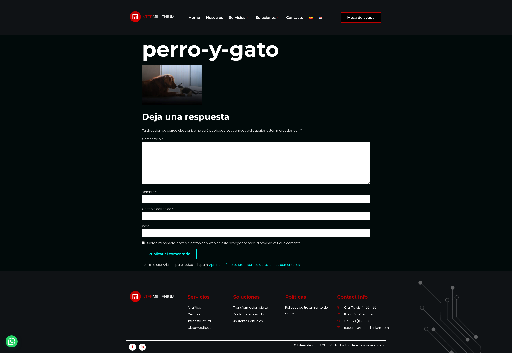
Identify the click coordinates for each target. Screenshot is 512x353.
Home (194, 17)
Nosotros (214, 17)
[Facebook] (132, 347)
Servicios (237, 17)
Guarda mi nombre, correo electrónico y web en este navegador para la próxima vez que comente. (223, 243)
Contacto (294, 17)
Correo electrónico (158, 209)
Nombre (149, 192)
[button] (12, 341)
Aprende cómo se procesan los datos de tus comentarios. (255, 264)
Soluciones (266, 17)
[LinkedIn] (142, 347)
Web (145, 226)
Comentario (152, 139)
